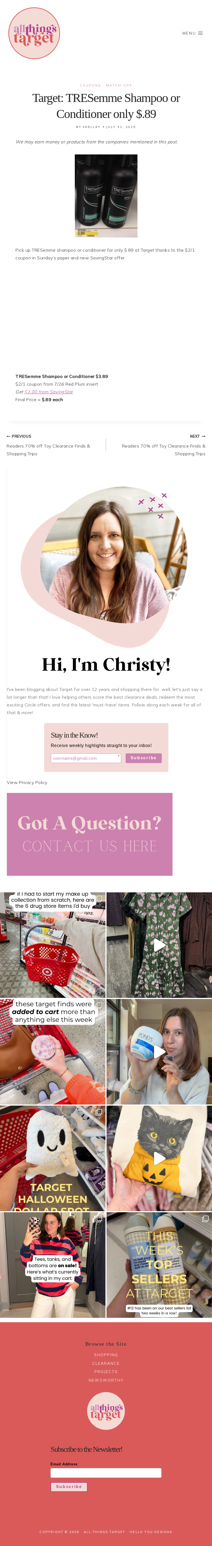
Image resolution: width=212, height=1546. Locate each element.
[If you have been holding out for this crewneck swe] (159, 1158)
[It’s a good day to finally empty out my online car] (52, 1265)
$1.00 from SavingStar (48, 392)
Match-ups (119, 85)
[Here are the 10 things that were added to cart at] (52, 1052)
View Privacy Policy (27, 782)
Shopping (106, 1354)
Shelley (92, 127)
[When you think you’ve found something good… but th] (159, 945)
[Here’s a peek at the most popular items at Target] (159, 1265)
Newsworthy (106, 1380)
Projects (106, 1371)
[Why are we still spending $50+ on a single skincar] (159, 1052)
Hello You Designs (151, 1532)
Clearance (106, 1363)
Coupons (90, 85)
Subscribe (144, 757)
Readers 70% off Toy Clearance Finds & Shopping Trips (48, 445)
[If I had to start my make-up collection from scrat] (52, 945)
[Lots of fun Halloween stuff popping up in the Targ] (52, 1158)
